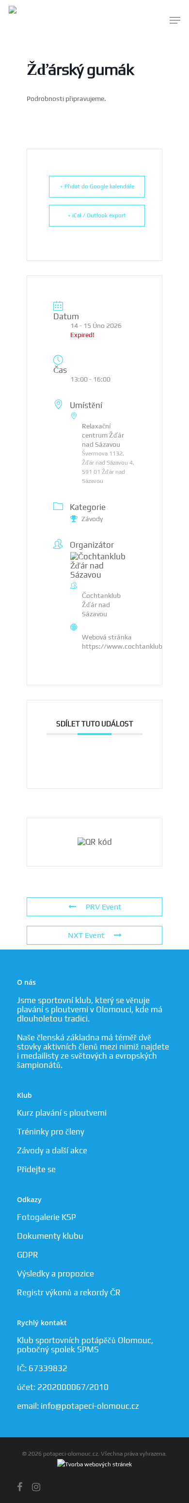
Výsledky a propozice (55, 1273)
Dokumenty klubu (50, 1236)
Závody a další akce (52, 1150)
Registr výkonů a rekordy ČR (69, 1292)
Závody (92, 519)
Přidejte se (36, 1169)
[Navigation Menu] (175, 20)
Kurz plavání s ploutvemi (62, 1113)
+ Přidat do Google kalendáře (97, 186)
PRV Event (103, 906)
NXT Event (86, 935)
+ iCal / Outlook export (97, 215)
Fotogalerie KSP (46, 1217)
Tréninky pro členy (50, 1131)
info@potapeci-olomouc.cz (90, 1406)
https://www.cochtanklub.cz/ (127, 646)
